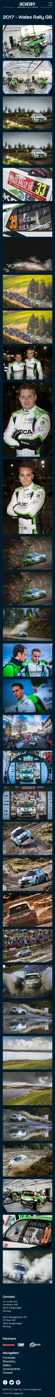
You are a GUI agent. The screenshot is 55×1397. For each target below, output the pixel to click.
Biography (9, 1361)
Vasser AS (18, 1393)
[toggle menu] (50, 4)
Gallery (7, 1365)
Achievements (11, 1368)
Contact (8, 1372)
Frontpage (9, 1357)
